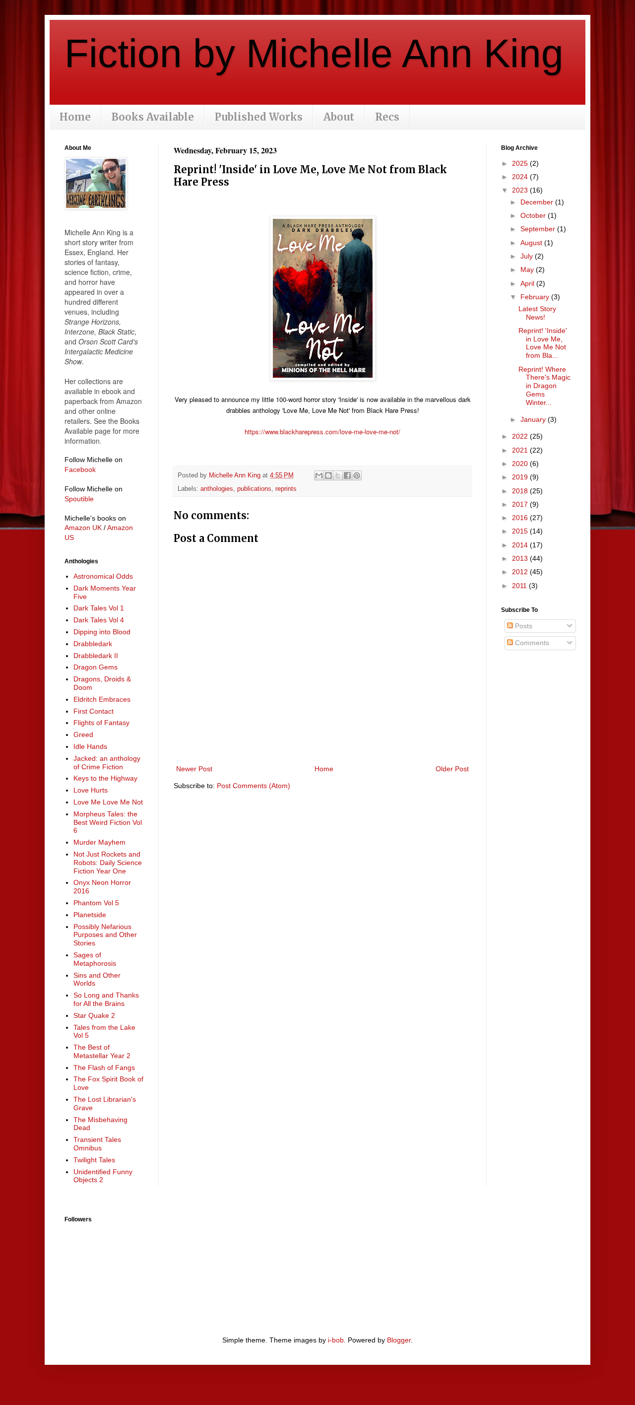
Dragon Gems (95, 667)
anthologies (216, 488)
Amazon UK (83, 528)
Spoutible (79, 499)
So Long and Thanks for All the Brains (106, 999)
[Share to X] (338, 475)
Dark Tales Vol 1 (98, 608)
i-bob (336, 1340)
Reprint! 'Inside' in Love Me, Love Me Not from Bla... (542, 343)
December (537, 202)
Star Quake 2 (94, 1015)
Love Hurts (90, 790)
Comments (531, 643)
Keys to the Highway (105, 778)
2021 (521, 450)
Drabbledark (92, 644)
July (527, 256)
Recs (387, 117)
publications (254, 488)
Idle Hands (90, 746)
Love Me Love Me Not (108, 802)
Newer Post (194, 769)
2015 (521, 531)
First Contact (93, 711)
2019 (521, 477)
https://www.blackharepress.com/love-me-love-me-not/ (322, 431)
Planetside (89, 915)
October (534, 215)
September (538, 229)
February (535, 297)
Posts (522, 626)
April (528, 283)
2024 (521, 177)
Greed (83, 734)
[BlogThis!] (328, 475)
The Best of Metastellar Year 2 (101, 1051)
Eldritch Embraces (101, 699)
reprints (286, 488)
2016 (521, 518)
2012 (521, 572)
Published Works (259, 117)
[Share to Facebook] (347, 475)
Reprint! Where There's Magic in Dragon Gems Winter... (544, 385)
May (528, 269)
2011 (520, 586)
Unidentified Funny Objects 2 (102, 1176)
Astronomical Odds (103, 576)
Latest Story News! (537, 313)
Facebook (80, 469)
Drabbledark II (95, 656)
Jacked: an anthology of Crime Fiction (106, 762)
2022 (521, 436)
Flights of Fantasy (101, 723)
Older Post (452, 769)
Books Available (153, 117)
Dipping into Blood (101, 632)
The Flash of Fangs (104, 1067)
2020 (521, 464)
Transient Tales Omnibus (97, 1144)
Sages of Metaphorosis (94, 959)
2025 (521, 163)
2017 (521, 504)
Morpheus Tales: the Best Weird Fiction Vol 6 (107, 822)
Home (75, 117)
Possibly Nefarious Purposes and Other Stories (105, 935)
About (338, 117)
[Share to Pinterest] (357, 475)
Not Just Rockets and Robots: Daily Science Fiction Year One (107, 862)
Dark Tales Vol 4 (98, 620)
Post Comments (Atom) (253, 786)
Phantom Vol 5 (96, 903)
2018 (521, 491)
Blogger (399, 1340)
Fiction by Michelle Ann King (314, 53)
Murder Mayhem (99, 842)
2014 (521, 545)
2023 (521, 190)
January (534, 419)
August (532, 243)
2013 (521, 558)
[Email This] (319, 475)
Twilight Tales (94, 1160)
